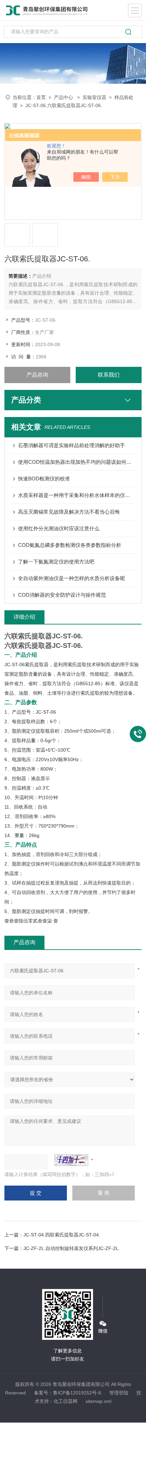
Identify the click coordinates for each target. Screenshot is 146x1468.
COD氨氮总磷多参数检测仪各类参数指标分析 (69, 545)
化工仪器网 (65, 1401)
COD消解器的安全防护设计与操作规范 (62, 595)
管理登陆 (118, 1392)
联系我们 (109, 375)
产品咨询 (37, 375)
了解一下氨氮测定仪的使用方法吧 (56, 561)
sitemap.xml (98, 1401)
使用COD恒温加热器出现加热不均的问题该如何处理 (76, 462)
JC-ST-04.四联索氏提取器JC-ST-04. (61, 1234)
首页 (41, 97)
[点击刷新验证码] (71, 1160)
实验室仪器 (94, 97)
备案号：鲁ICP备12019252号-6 (67, 1392)
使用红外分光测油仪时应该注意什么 (58, 528)
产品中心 (64, 97)
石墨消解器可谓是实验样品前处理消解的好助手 (71, 445)
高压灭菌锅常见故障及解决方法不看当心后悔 (69, 512)
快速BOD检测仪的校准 (44, 478)
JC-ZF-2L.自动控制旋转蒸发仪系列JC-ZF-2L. (71, 1248)
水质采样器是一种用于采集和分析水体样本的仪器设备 (76, 495)
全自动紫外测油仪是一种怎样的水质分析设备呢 (71, 578)
